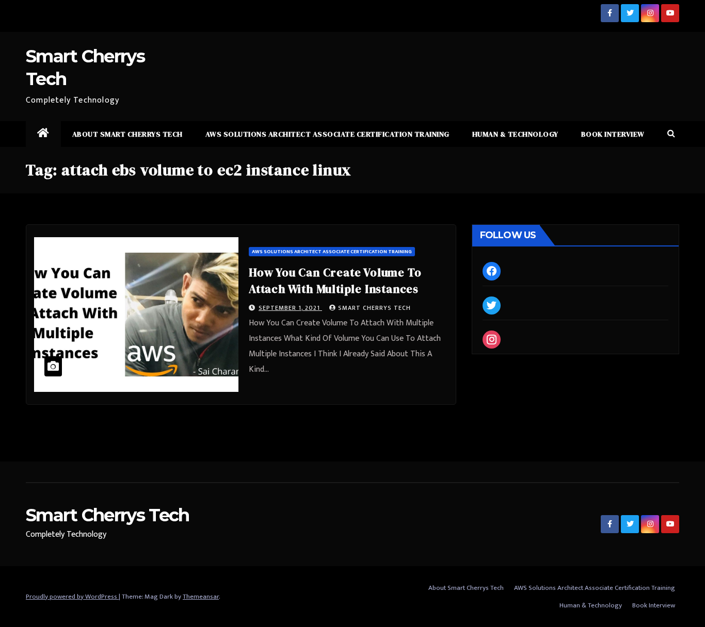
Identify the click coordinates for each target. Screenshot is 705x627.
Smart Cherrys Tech (374, 308)
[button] (671, 134)
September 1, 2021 (290, 308)
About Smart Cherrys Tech (127, 134)
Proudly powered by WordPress (72, 596)
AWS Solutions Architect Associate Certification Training (327, 134)
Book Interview (613, 134)
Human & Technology (515, 134)
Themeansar (201, 596)
